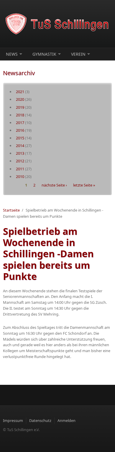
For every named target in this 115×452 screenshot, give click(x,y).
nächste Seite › (54, 185)
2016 (20, 130)
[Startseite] (57, 24)
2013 (20, 153)
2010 (20, 176)
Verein (78, 54)
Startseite (11, 210)
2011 (20, 168)
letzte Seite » (84, 185)
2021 (20, 91)
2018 (20, 115)
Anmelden (66, 420)
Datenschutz (40, 420)
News (12, 54)
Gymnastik (44, 54)
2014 (20, 145)
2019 (20, 107)
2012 (20, 161)
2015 (20, 138)
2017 (20, 122)
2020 (20, 99)
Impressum (13, 420)
